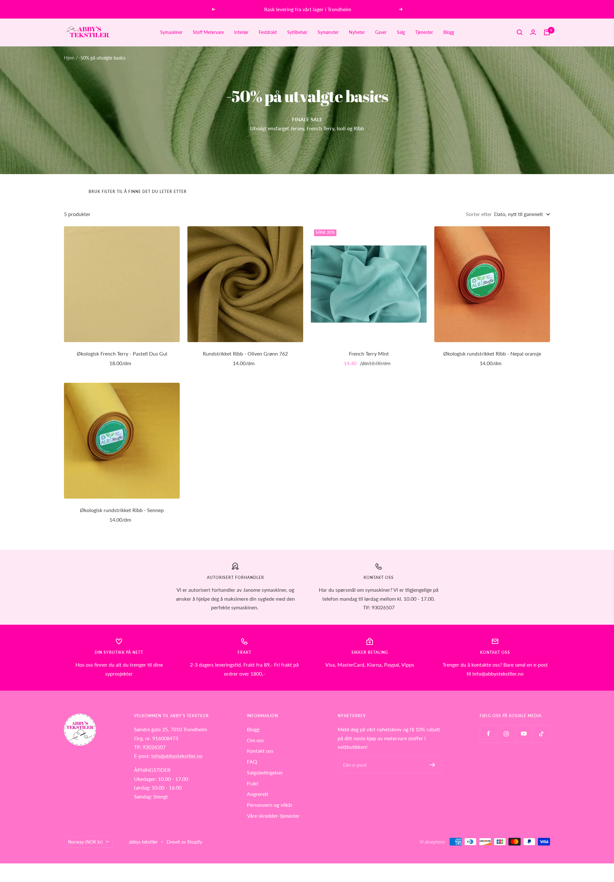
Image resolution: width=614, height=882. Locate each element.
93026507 (154, 747)
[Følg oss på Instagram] (506, 733)
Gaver (381, 32)
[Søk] (520, 32)
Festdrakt (268, 32)
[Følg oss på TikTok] (541, 733)
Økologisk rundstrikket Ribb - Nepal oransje (492, 353)
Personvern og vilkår (270, 805)
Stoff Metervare (208, 32)
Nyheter (357, 32)
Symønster (328, 32)
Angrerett (257, 794)
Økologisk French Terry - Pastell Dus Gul (122, 353)
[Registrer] (432, 765)
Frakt (252, 783)
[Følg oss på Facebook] (488, 733)
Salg (401, 32)
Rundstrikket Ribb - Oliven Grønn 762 (245, 353)
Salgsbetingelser (265, 772)
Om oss (255, 740)
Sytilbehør (297, 32)
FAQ (252, 761)
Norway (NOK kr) (85, 842)
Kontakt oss (260, 751)
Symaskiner (171, 32)
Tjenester (424, 32)
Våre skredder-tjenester (273, 816)
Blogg (448, 32)
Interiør (241, 32)
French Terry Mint (369, 353)
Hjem (69, 57)
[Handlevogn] (547, 32)
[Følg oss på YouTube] (523, 733)
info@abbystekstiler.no (176, 756)
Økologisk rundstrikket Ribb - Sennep (122, 510)
